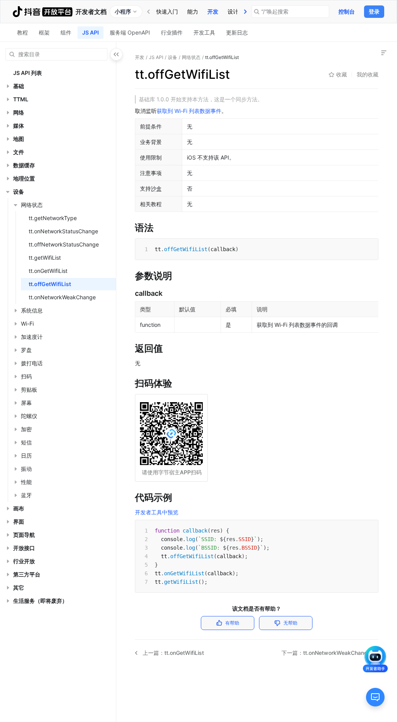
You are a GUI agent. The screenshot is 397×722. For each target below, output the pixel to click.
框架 (44, 32)
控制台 (346, 11)
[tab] (167, 11)
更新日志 (237, 32)
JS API (90, 32)
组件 (65, 32)
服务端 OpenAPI (130, 32)
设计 (233, 11)
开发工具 (204, 32)
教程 (22, 32)
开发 (212, 11)
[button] (7, 86)
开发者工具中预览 (156, 512)
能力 (192, 11)
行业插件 (172, 32)
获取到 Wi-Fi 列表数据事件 (189, 111)
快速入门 (167, 11)
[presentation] (245, 11)
